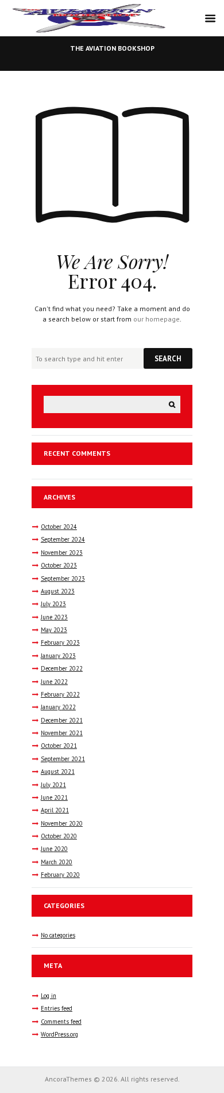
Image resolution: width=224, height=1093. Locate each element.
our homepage (156, 319)
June (54, 617)
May (54, 630)
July (53, 604)
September (63, 539)
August (58, 591)
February (60, 642)
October (59, 527)
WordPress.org (59, 1034)
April (55, 810)
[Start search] (168, 358)
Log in (48, 996)
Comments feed (61, 1022)
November (62, 553)
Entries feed (56, 1008)
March (56, 862)
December (62, 668)
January (58, 656)
